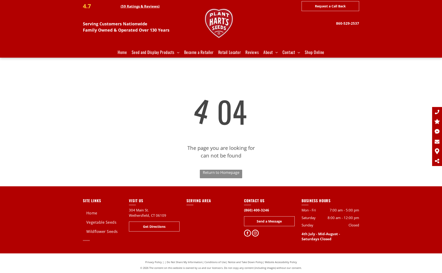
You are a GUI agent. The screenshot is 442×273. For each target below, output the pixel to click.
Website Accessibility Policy (281, 262)
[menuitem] (122, 52)
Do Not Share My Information (184, 262)
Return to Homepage (221, 172)
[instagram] (255, 234)
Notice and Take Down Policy (245, 262)
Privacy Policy (153, 262)
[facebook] (247, 234)
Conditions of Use (215, 262)
